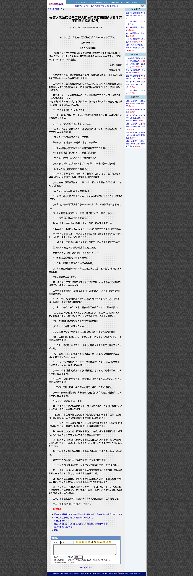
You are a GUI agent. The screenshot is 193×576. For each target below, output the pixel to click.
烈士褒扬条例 (59, 521)
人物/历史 (85, 6)
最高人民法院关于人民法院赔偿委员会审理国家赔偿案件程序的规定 (81, 524)
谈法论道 (92, 2)
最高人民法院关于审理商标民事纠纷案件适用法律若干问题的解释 (135, 143)
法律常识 (105, 2)
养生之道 (115, 6)
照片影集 (134, 2)
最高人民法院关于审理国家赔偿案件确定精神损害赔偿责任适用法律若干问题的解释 (88, 514)
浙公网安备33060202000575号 (130, 574)
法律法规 (119, 2)
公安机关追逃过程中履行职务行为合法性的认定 (73, 518)
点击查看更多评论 (85, 568)
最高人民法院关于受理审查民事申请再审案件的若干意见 (135, 126)
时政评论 (93, 6)
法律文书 (99, 2)
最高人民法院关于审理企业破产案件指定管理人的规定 (135, 47)
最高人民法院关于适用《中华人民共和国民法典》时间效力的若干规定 (135, 118)
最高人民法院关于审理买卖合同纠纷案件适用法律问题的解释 (135, 135)
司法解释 (125, 2)
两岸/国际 (100, 6)
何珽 (99, 574)
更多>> (57, 530)
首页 (77, 2)
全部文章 (84, 2)
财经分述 (108, 6)
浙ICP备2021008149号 (109, 574)
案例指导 (112, 2)
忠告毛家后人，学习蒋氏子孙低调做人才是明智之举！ (135, 84)
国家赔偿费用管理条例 (63, 527)
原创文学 (78, 6)
